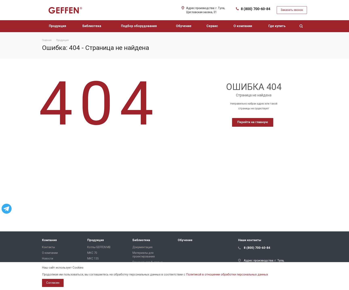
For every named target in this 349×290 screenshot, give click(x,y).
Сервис (212, 26)
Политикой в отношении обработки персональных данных (227, 274)
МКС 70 (92, 252)
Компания (49, 240)
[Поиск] (301, 26)
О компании (243, 26)
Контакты (48, 247)
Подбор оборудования (139, 26)
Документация (142, 247)
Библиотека (92, 26)
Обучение (184, 26)
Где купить (277, 26)
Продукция (58, 26)
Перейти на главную (252, 122)
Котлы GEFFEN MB (98, 247)
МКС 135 (93, 258)
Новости (47, 258)
